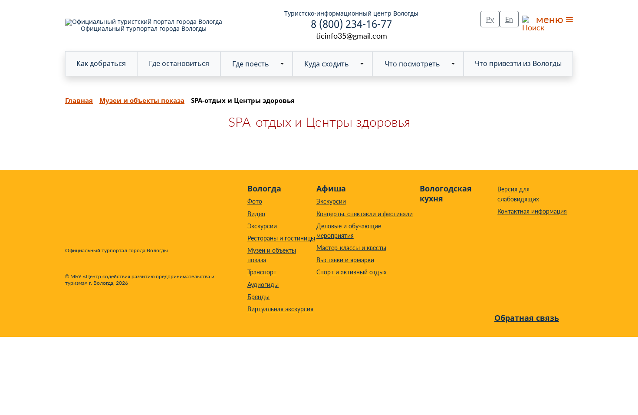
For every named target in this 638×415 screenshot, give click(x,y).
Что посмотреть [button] (412, 64)
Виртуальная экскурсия (280, 309)
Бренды (258, 296)
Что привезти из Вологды (518, 63)
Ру (490, 19)
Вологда (264, 188)
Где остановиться (179, 63)
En (509, 19)
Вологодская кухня (446, 193)
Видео (256, 213)
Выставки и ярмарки (345, 259)
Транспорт (261, 272)
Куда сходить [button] (326, 64)
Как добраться (101, 63)
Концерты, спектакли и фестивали (364, 213)
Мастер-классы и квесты (351, 247)
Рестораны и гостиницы (281, 238)
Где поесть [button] (250, 64)
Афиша (331, 188)
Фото (254, 201)
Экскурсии (262, 226)
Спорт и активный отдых (351, 272)
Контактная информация (532, 211)
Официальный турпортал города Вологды (144, 28)
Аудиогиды (263, 284)
